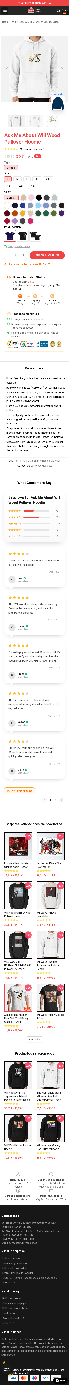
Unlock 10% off (7, 1369)
